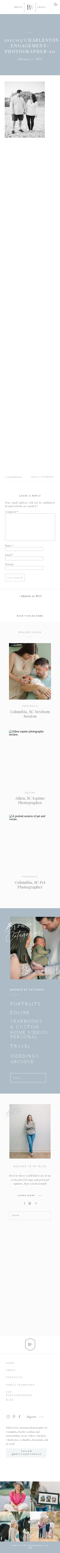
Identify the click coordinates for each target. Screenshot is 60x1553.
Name (9, 545)
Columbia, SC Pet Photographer (30, 884)
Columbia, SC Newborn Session (30, 713)
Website (9, 564)
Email (9, 554)
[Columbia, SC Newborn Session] (30, 671)
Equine (30, 792)
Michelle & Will (31, 596)
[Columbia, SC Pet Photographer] (30, 843)
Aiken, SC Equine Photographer (30, 800)
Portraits (30, 706)
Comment (12, 511)
